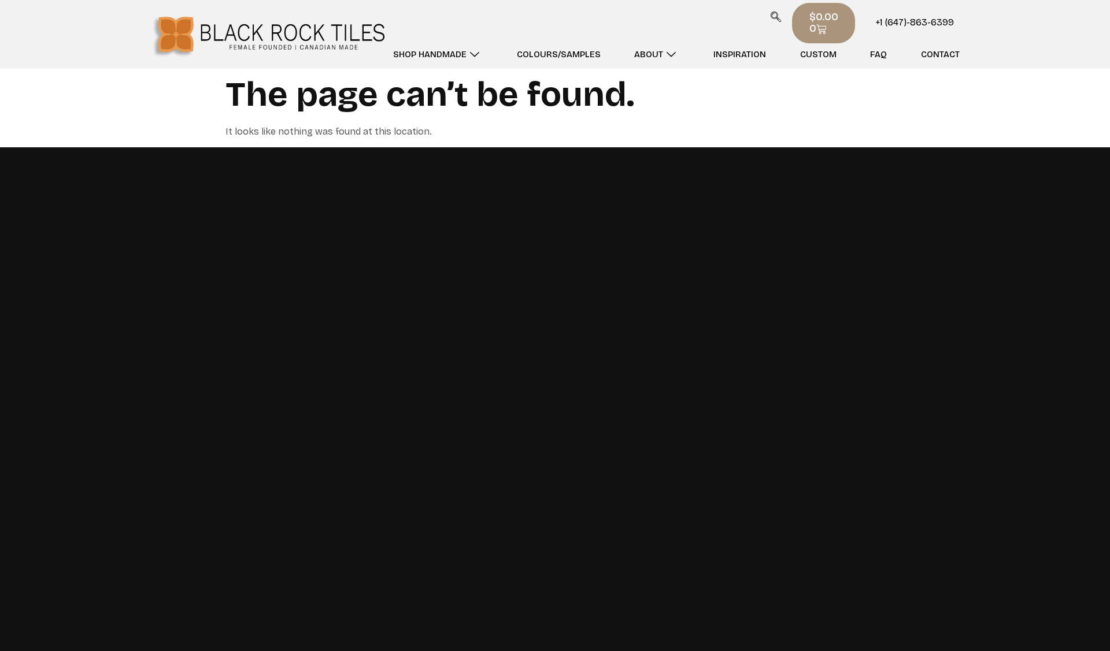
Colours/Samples (559, 54)
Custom (818, 54)
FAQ (878, 54)
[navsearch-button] (776, 19)
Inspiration (739, 54)
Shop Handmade (430, 54)
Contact (940, 54)
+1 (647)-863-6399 (914, 22)
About (648, 54)
